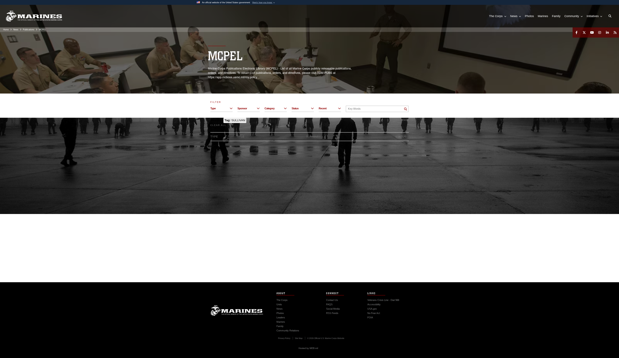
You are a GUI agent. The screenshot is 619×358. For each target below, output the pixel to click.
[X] (584, 32)
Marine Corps (236, 311)
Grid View (400, 120)
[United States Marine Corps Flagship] (34, 16)
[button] (263, 2)
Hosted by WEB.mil (308, 348)
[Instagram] (600, 32)
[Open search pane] (610, 16)
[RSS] (615, 32)
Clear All (218, 125)
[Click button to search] (405, 109)
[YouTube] (592, 32)
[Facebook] (576, 32)
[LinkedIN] (607, 32)
